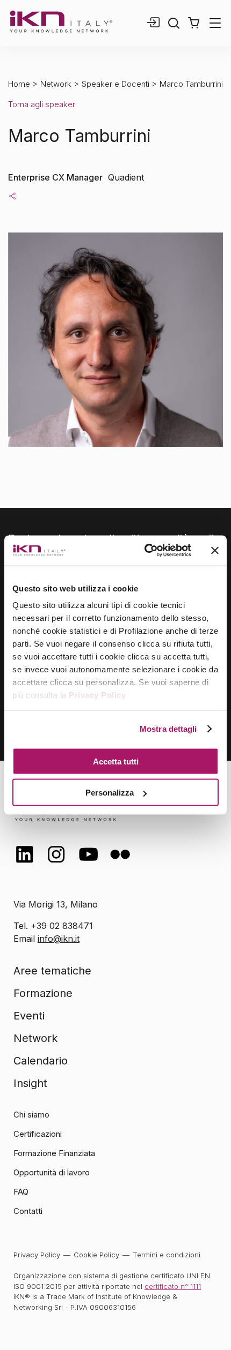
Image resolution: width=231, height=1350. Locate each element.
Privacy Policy (97, 695)
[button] (193, 23)
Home (19, 84)
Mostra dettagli (168, 728)
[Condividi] (12, 195)
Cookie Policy (96, 1254)
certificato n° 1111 (173, 1286)
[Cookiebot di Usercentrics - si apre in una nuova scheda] (145, 551)
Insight (30, 1083)
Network (55, 84)
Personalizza (109, 792)
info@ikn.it (59, 938)
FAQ (20, 1192)
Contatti (27, 1211)
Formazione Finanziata (54, 1153)
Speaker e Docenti (115, 84)
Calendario (40, 1060)
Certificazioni (37, 1134)
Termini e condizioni (166, 1254)
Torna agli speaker (41, 104)
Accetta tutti (116, 761)
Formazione (43, 993)
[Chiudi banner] (215, 550)
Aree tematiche (52, 970)
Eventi (29, 1015)
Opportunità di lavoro (51, 1172)
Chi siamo (31, 1114)
